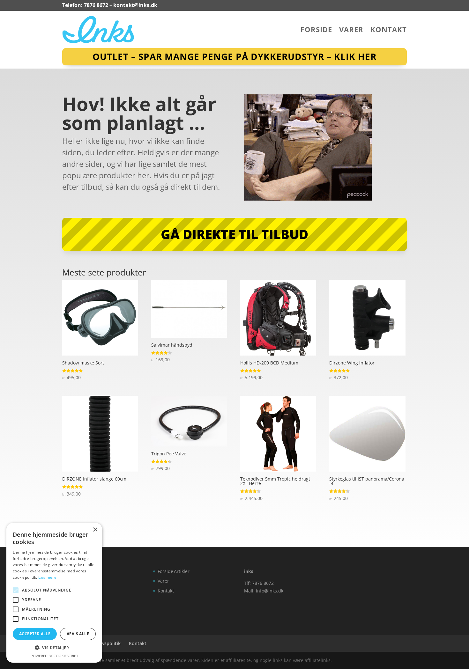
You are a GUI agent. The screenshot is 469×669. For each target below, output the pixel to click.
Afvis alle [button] (78, 633)
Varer (351, 30)
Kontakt (388, 30)
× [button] (95, 529)
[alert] (54, 593)
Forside (316, 30)
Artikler (182, 571)
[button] (54, 648)
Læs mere (47, 577)
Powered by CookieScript (54, 655)
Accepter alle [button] (34, 633)
